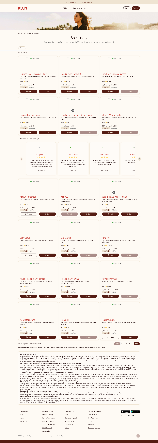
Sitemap (67, 428)
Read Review (41, 170)
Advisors (65, 8)
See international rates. (98, 348)
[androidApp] (135, 412)
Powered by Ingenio (94, 428)
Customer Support (71, 418)
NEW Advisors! (47, 428)
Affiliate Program (70, 421)
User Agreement (93, 418)
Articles (22, 418)
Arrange (29, 214)
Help (66, 415)
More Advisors (46, 431)
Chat (48, 91)
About (22, 415)
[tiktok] (129, 416)
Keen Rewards (77, 8)
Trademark (91, 424)
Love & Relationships (48, 418)
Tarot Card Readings (48, 424)
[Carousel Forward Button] (139, 159)
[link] (72, 110)
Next (136, 344)
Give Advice (69, 424)
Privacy (90, 421)
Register (135, 8)
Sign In (127, 8)
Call (29, 91)
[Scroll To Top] (138, 436)
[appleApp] (125, 412)
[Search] (84, 8)
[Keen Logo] (22, 8)
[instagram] (122, 416)
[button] (136, 354)
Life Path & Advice (48, 421)
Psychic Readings (47, 415)
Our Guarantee (92, 415)
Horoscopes (23, 421)
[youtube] (133, 416)
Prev (117, 344)
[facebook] (125, 416)
